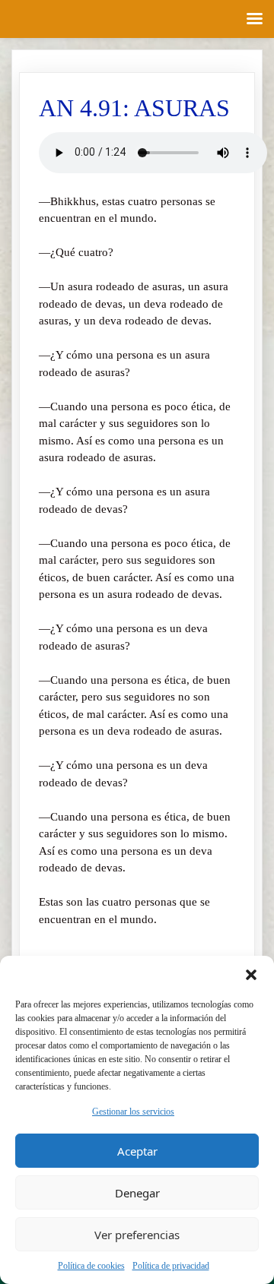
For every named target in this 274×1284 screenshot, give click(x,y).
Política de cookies (91, 1265)
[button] (251, 974)
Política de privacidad (170, 1265)
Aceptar (137, 1151)
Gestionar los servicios (133, 1111)
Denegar (137, 1192)
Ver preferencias (137, 1234)
